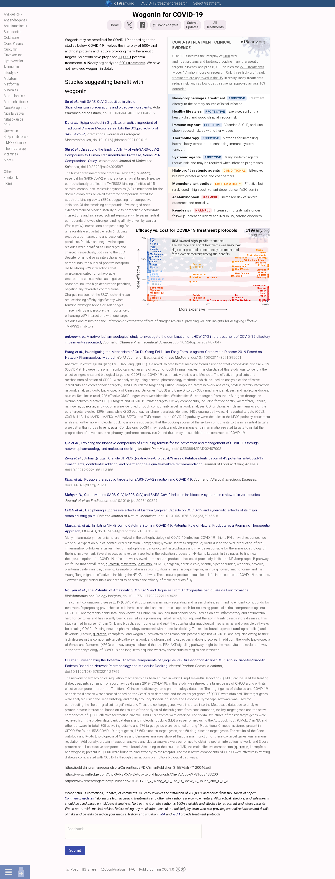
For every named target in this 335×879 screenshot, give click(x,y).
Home (8, 183)
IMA (162, 814)
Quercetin (11, 131)
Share (92, 869)
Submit (75, 850)
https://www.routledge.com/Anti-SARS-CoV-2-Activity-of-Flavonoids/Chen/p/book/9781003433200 (141, 774)
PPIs (7, 125)
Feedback (11, 177)
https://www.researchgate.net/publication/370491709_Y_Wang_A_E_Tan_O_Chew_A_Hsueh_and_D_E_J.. (147, 781)
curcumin (145, 564)
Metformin (11, 84)
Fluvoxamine (13, 55)
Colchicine (11, 37)
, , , (112, 107)
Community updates (79, 798)
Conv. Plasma (13, 43)
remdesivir (110, 428)
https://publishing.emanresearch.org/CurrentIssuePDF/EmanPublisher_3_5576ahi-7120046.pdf (138, 767)
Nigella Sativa (14, 113)
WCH (176, 814)
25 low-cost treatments (215, 83)
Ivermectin (11, 66)
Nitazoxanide (13, 119)
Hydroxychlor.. (14, 61)
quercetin (88, 406)
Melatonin (11, 78)
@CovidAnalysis (113, 869)
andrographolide (246, 629)
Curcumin (11, 49)
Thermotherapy (15, 148)
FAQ (132, 869)
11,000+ (124, 57)
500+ (226, 56)
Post (74, 869)
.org (124, 3)
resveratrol (129, 564)
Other (8, 172)
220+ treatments (252, 67)
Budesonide (12, 32)
